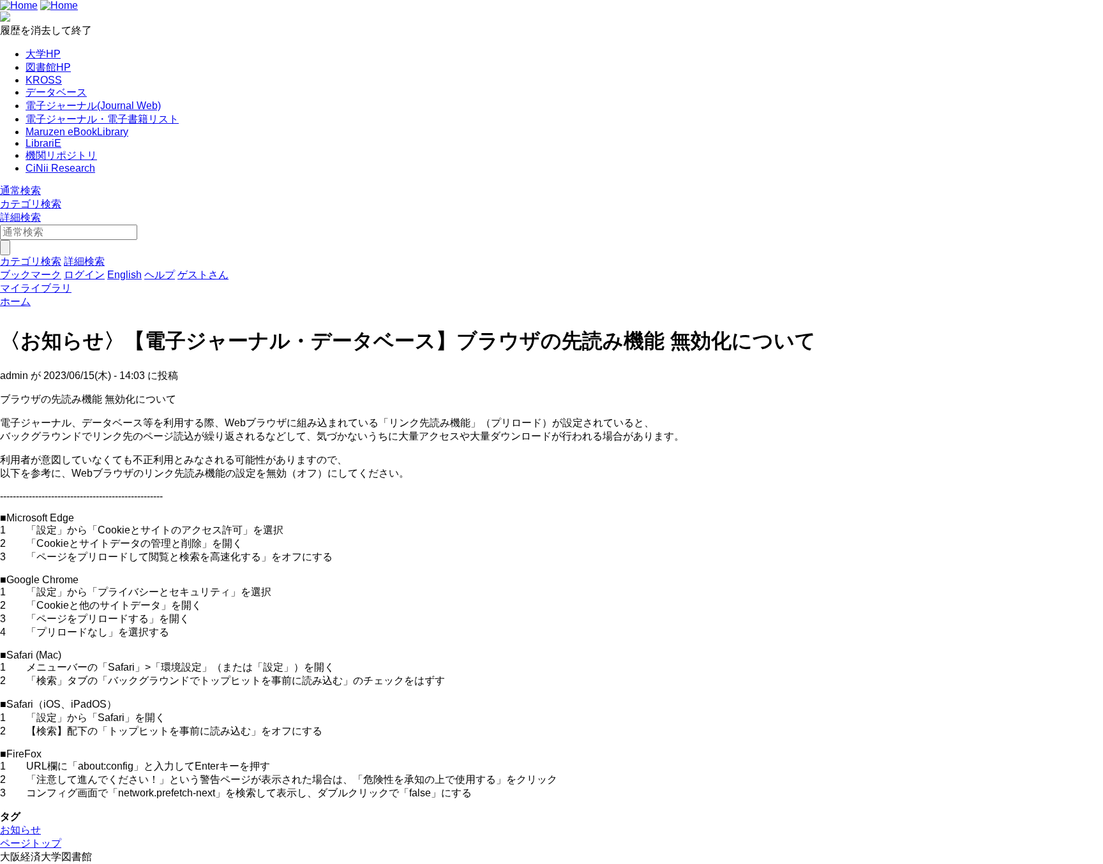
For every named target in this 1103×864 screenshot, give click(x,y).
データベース (56, 92)
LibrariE (43, 143)
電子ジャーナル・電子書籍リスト (102, 119)
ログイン (84, 274)
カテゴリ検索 (30, 203)
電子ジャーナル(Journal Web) (93, 105)
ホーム (15, 301)
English (124, 274)
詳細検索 (20, 217)
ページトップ (30, 843)
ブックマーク (30, 274)
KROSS (44, 80)
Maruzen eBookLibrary (77, 131)
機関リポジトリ (61, 155)
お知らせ (20, 829)
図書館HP (48, 67)
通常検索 (20, 190)
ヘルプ (159, 274)
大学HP (43, 53)
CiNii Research (60, 168)
